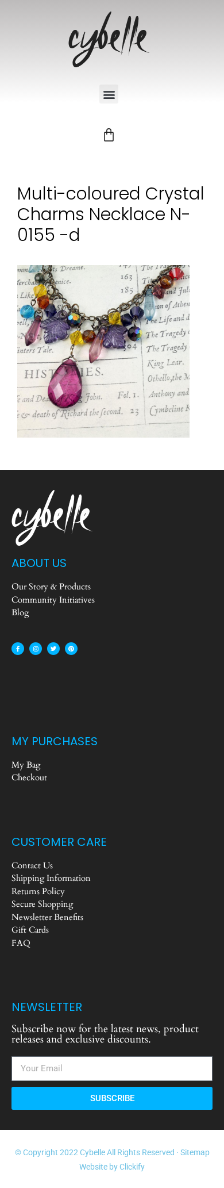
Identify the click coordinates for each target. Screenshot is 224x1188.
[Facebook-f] (17, 648)
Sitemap (195, 1152)
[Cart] (109, 135)
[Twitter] (53, 648)
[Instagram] (35, 648)
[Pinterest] (71, 648)
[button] (108, 94)
